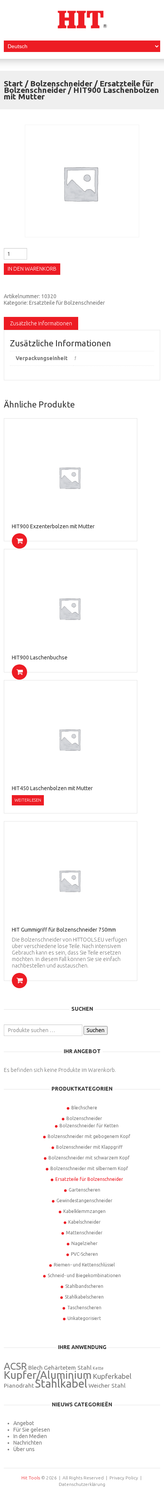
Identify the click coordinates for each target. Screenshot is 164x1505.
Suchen (96, 1030)
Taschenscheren (84, 1307)
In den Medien (30, 1436)
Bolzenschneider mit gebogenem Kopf (89, 1136)
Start (13, 83)
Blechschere (84, 1107)
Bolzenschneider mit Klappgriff (89, 1147)
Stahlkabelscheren (84, 1296)
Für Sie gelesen (31, 1430)
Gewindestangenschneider (84, 1200)
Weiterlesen (27, 800)
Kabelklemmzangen (84, 1211)
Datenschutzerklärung (82, 1484)
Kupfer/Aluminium (48, 1375)
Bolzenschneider (61, 83)
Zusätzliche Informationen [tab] (41, 323)
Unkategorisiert (84, 1318)
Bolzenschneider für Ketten (89, 1125)
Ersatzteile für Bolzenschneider (67, 303)
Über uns (24, 1449)
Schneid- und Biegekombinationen (84, 1275)
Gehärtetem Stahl (68, 1367)
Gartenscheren (84, 1189)
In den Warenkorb (32, 269)
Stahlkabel (61, 1383)
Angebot (23, 1423)
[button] (19, 541)
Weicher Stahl (106, 1385)
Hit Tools (30, 1477)
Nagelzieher (84, 1243)
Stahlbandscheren (84, 1286)
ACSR (15, 1366)
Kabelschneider (84, 1221)
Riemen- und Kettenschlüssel (84, 1264)
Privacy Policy (123, 1477)
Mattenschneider (84, 1232)
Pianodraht (19, 1385)
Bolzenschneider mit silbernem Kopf (89, 1168)
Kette (98, 1368)
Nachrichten (27, 1443)
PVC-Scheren (84, 1254)
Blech (35, 1367)
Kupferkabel (112, 1376)
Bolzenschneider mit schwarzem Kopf (89, 1157)
